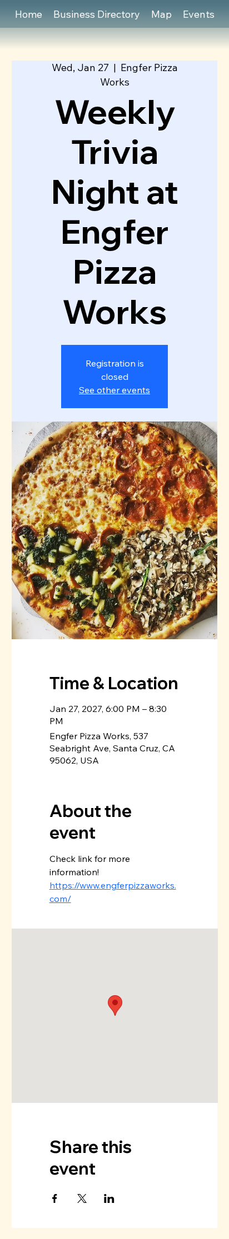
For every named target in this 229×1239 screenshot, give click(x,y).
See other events (114, 389)
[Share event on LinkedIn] (109, 1198)
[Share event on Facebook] (54, 1198)
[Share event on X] (82, 1198)
